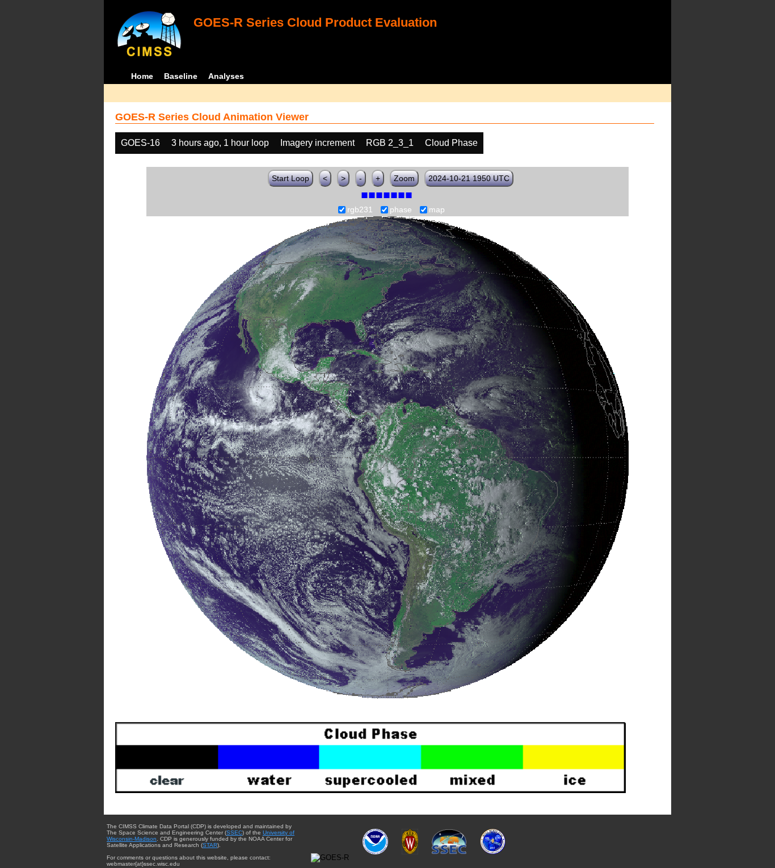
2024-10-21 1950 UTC (468, 178)
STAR (210, 845)
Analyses (226, 76)
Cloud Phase (451, 143)
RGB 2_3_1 (390, 143)
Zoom (404, 178)
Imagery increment (317, 143)
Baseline (180, 76)
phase (401, 210)
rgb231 (360, 210)
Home (142, 76)
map (437, 210)
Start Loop (290, 178)
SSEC (234, 832)
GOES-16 (140, 143)
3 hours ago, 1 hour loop (220, 143)
